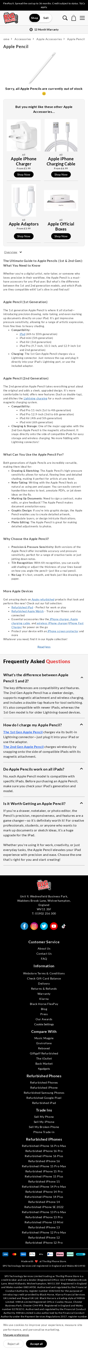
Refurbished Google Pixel (43, 1097)
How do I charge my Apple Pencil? (32, 725)
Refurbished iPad (22, 607)
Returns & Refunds (44, 988)
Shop (34, 18)
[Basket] (74, 18)
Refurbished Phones (44, 1082)
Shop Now (23, 174)
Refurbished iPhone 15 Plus (44, 1176)
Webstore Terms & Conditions (44, 973)
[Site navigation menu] (82, 17)
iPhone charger (59, 619)
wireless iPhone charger (51, 623)
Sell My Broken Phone (44, 1127)
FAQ (44, 958)
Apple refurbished (42, 599)
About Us (44, 948)
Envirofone (44, 1043)
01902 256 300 (45, 913)
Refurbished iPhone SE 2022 (44, 1207)
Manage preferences (16, 1335)
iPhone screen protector (62, 631)
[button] (44, 678)
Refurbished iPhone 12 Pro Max (44, 1232)
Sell (46, 18)
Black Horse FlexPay (44, 1004)
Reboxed (44, 1048)
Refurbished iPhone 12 (44, 1237)
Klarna (44, 998)
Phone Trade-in (43, 1132)
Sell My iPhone (44, 1121)
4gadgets (44, 1068)
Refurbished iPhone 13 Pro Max (44, 1212)
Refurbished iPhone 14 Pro (44, 1191)
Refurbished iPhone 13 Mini (44, 1222)
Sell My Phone (44, 1116)
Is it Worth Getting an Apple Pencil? (34, 803)
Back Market (44, 1063)
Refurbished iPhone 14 (44, 1202)
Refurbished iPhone (44, 1087)
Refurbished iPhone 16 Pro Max (44, 1146)
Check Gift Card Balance (44, 978)
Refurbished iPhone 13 (44, 1227)
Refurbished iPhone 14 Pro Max (44, 1186)
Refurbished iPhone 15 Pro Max (44, 1166)
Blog (44, 1009)
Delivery (44, 983)
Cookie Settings (44, 1024)
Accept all (36, 1344)
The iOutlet (44, 1058)
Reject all (13, 1344)
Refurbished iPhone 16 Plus (44, 1156)
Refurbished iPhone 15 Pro (44, 1171)
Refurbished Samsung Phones (44, 1092)
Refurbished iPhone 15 (44, 1181)
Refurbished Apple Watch (27, 611)
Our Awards (44, 1019)
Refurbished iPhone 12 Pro (44, 1242)
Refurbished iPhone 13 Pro (44, 1217)
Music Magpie (44, 1038)
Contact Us (44, 953)
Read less (44, 647)
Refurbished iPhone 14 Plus (44, 1196)
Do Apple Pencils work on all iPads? (33, 769)
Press (44, 1014)
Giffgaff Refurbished (44, 1053)
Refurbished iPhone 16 (44, 1161)
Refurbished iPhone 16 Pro (44, 1151)
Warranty (44, 993)
